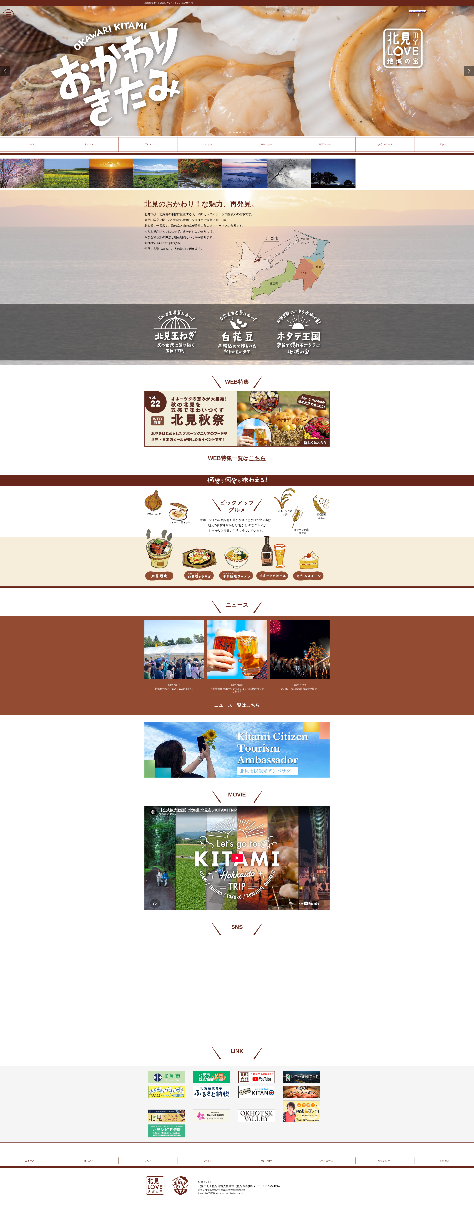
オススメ (89, 1160)
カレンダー (267, 1160)
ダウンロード (385, 1160)
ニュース (29, 144)
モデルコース (326, 1160)
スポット (207, 1160)
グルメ (148, 1160)
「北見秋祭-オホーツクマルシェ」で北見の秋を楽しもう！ (237, 649)
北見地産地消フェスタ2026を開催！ (174, 649)
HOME (167, 1185)
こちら (257, 458)
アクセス (444, 144)
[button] (5, 71)
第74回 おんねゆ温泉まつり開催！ (300, 649)
